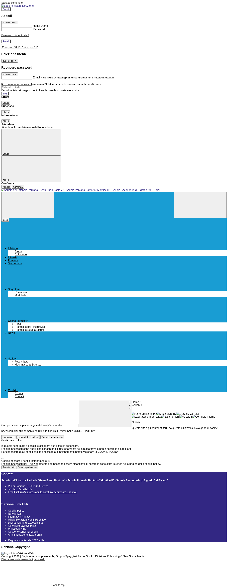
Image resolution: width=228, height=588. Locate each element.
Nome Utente (41, 25)
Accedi (6, 9)
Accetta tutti (52, 437)
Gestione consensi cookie (23, 531)
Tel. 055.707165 (22, 489)
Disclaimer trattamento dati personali (23, 559)
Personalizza (9, 437)
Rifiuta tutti (28, 437)
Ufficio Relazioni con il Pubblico (27, 519)
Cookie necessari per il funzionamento (24, 460)
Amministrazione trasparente (25, 534)
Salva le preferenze (27, 467)
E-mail (37, 77)
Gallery (136, 405)
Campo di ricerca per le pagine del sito (24, 425)
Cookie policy (16, 510)
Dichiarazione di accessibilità (25, 522)
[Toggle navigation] (27, 205)
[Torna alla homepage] (114, 190)
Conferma (18, 187)
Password (39, 29)
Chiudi (6, 103)
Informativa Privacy (19, 516)
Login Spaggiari (93, 84)
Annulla (6, 187)
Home (135, 402)
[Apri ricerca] (200, 205)
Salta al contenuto (12, 2)
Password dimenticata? (15, 35)
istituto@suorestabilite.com (46, 492)
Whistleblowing (17, 528)
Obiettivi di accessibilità (22, 525)
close (5, 220)
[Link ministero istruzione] (17, 5)
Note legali (14, 513)
